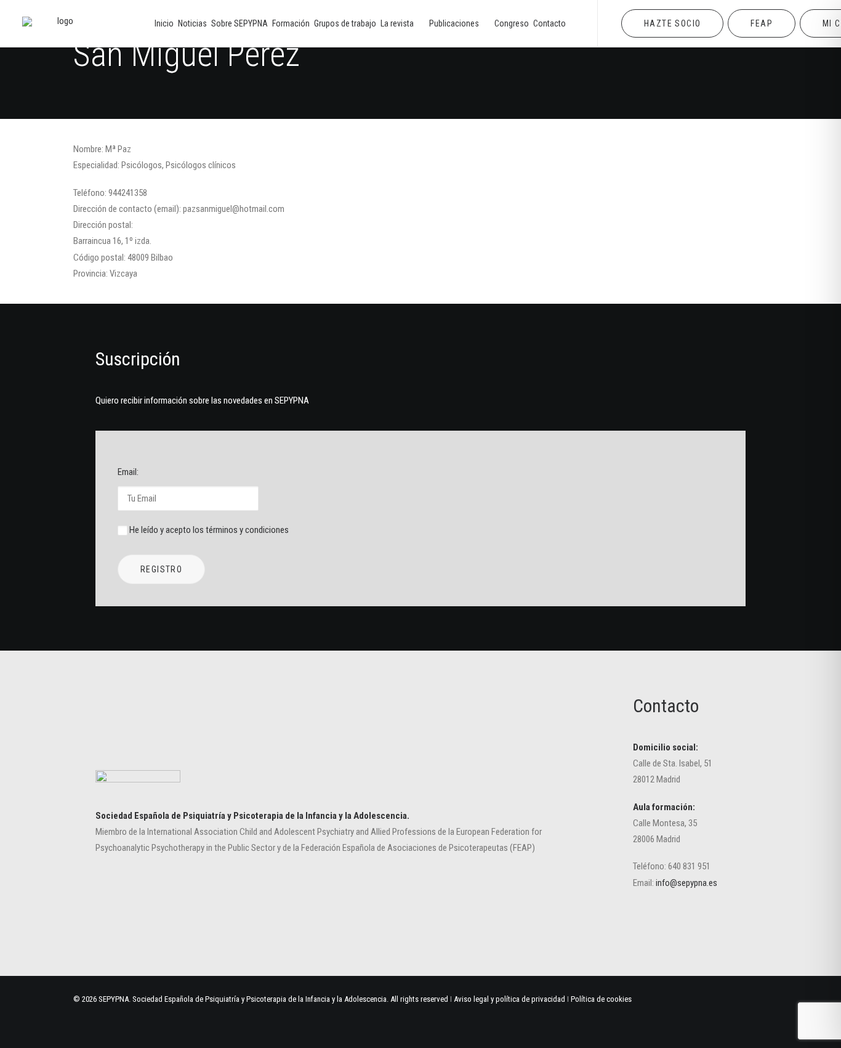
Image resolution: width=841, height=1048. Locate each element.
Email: (128, 471)
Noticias (192, 23)
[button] (650, 925)
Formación (291, 23)
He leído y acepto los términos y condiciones (209, 529)
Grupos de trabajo (345, 23)
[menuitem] (164, 23)
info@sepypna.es (686, 882)
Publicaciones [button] (454, 23)
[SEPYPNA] (60, 23)
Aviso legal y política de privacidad (509, 999)
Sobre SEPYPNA (239, 23)
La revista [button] (397, 23)
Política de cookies (601, 999)
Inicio (164, 23)
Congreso (511, 23)
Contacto (549, 23)
